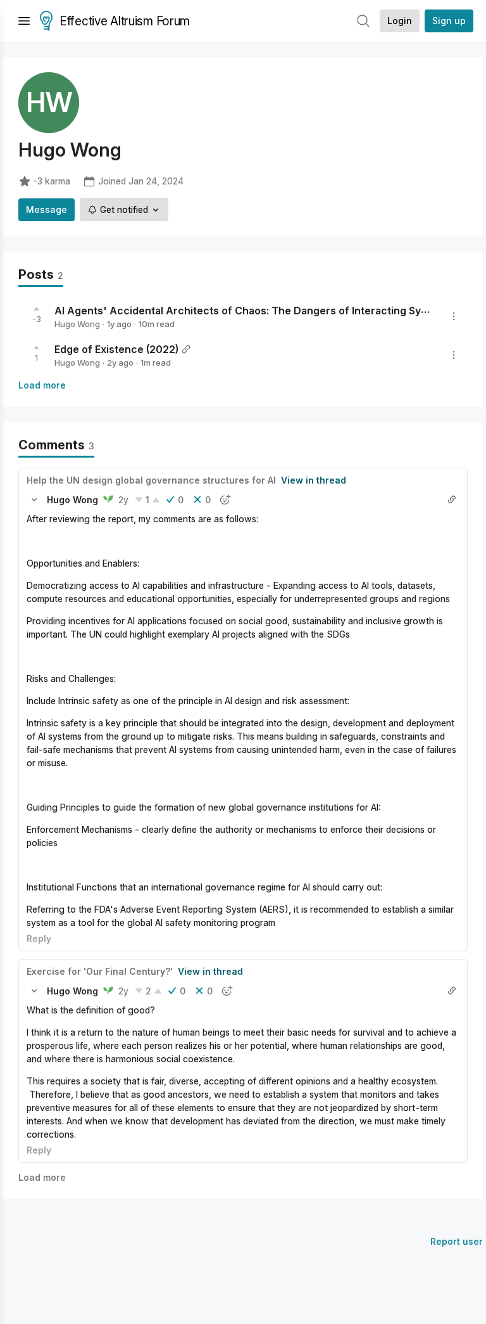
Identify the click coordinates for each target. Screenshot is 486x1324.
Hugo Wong (77, 324)
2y (123, 499)
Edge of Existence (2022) (116, 349)
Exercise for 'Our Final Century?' (100, 971)
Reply (39, 938)
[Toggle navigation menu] (24, 21)
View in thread (313, 480)
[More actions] (453, 316)
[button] (34, 499)
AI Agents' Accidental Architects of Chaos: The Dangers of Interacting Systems (252, 310)
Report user (456, 1241)
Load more (42, 385)
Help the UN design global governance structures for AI (151, 480)
